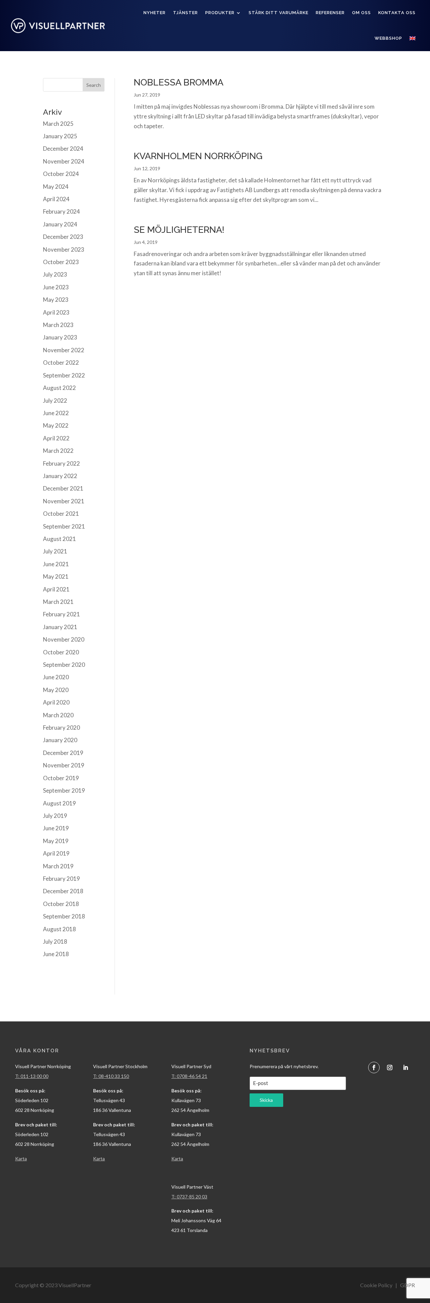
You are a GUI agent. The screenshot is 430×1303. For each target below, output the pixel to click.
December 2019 (63, 752)
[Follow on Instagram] (389, 1067)
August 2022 (59, 387)
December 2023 (63, 236)
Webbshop (388, 38)
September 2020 (64, 664)
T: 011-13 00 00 (31, 1076)
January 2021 (60, 626)
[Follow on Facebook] (374, 1067)
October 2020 (61, 652)
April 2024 (56, 199)
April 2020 (56, 702)
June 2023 (56, 287)
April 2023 (56, 312)
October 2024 (61, 173)
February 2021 (61, 614)
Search (93, 85)
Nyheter (154, 12)
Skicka (266, 1100)
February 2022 (61, 463)
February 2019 (61, 878)
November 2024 (63, 161)
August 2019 (59, 803)
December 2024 (63, 148)
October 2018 (61, 903)
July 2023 (55, 274)
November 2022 (63, 350)
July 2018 (55, 941)
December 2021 (63, 488)
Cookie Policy (376, 1285)
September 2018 (64, 916)
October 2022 (61, 362)
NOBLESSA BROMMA (178, 82)
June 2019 (56, 828)
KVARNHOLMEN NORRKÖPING (198, 156)
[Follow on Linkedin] (405, 1067)
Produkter (219, 12)
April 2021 (56, 589)
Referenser (330, 12)
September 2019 (64, 790)
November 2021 (63, 501)
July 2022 (55, 400)
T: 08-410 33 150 (111, 1076)
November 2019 (63, 765)
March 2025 (58, 123)
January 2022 (60, 475)
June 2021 (56, 564)
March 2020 (58, 715)
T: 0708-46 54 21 (189, 1076)
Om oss (361, 12)
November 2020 (63, 639)
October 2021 (61, 513)
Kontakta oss (397, 12)
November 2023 (63, 249)
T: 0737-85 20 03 (189, 1196)
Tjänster (185, 12)
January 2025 (60, 136)
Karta (99, 1158)
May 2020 (56, 689)
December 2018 (63, 891)
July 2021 (55, 551)
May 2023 (56, 299)
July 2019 (55, 815)
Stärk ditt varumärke (278, 12)
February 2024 (61, 211)
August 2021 (59, 538)
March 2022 (58, 450)
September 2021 (64, 526)
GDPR (407, 1285)
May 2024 (56, 186)
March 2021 (58, 601)
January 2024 (60, 224)
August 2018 (59, 929)
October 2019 (61, 778)
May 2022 (56, 425)
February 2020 (61, 727)
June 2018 (56, 953)
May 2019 (56, 840)
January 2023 (60, 337)
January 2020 (60, 740)
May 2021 (56, 576)
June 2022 (56, 413)
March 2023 (58, 324)
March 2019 (58, 866)
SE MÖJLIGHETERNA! (179, 229)
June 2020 (56, 677)
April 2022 (56, 438)
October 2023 (61, 261)
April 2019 (56, 853)
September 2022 (64, 375)
